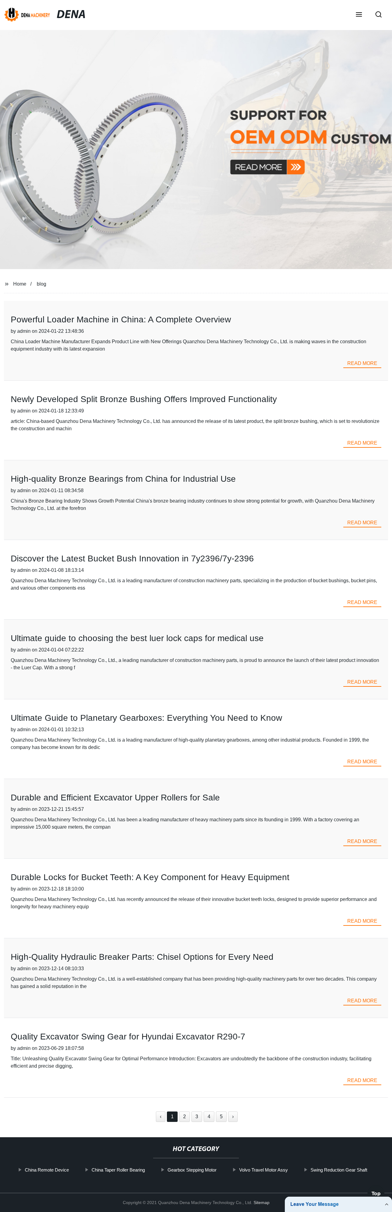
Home (19, 284)
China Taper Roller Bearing (118, 1169)
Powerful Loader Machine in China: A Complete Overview (121, 319)
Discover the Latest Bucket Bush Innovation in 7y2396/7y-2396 (132, 558)
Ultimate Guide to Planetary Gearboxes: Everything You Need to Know (146, 718)
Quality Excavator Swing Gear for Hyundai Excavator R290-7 (128, 1036)
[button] (359, 15)
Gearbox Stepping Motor (192, 1169)
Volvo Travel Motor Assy (263, 1169)
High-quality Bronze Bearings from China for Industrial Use (123, 479)
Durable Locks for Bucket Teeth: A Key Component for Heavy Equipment (150, 877)
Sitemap (262, 1202)
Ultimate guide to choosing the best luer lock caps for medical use (137, 638)
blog (41, 284)
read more (362, 363)
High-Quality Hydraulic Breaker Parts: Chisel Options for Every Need (142, 957)
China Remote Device (47, 1169)
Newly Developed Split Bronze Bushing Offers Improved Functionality (144, 399)
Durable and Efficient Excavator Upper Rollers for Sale (115, 797)
